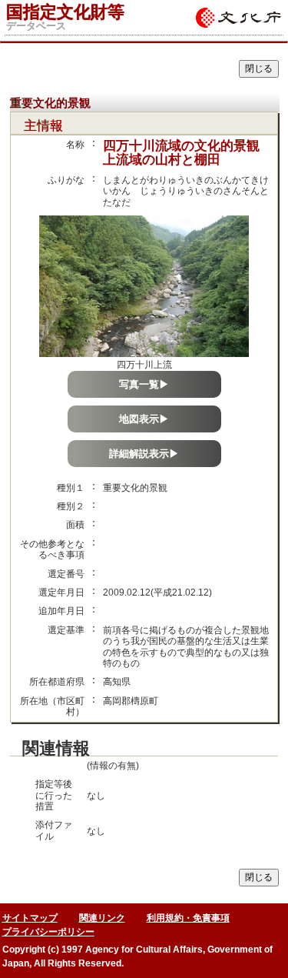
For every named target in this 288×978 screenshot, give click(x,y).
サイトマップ (30, 918)
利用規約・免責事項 (188, 918)
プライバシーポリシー (48, 931)
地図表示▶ (144, 419)
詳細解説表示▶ (144, 453)
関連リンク (102, 918)
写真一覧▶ (144, 384)
